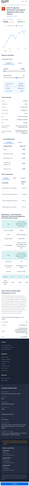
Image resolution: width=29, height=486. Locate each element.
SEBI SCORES (4, 380)
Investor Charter (5, 357)
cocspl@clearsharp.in (9, 462)
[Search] (22, 1)
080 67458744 (7, 453)
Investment (5, 68)
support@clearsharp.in (6, 345)
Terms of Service (5, 368)
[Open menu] (26, 1)
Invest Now (14, 483)
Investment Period (7, 75)
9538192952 (6, 468)
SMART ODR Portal (6, 378)
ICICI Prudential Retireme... (10, 194)
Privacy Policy (4, 370)
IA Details (3, 363)
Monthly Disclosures (5, 361)
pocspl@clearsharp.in (9, 455)
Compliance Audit (5, 365)
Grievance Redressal (6, 359)
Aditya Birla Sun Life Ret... (9, 188)
